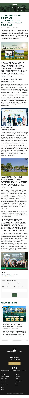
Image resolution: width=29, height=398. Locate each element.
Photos (2, 387)
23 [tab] (27, 340)
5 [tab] (7, 340)
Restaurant (18, 376)
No (20, 282)
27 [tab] (16, 342)
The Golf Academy (5, 376)
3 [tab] (5, 340)
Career (17, 385)
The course (3, 374)
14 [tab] (17, 340)
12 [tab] (15, 340)
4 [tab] (6, 340)
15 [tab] (18, 340)
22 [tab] (26, 340)
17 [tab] (20, 340)
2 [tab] (4, 340)
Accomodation (19, 380)
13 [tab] (16, 340)
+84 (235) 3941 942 (15, 359)
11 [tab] (14, 340)
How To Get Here (19, 381)
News (2, 385)
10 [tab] (13, 340)
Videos (2, 389)
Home (1, 9)
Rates (17, 378)
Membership (3, 382)
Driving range (4, 378)
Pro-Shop (17, 374)
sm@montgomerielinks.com (7, 275)
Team (17, 383)
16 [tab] (19, 340)
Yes (11, 282)
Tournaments (3, 380)
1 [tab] (3, 340)
